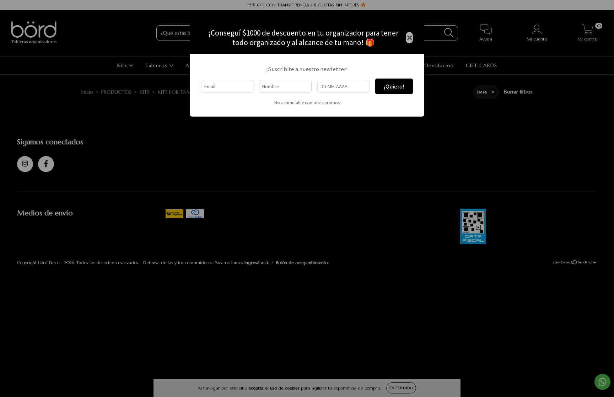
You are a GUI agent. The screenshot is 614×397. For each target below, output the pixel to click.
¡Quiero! (394, 86)
